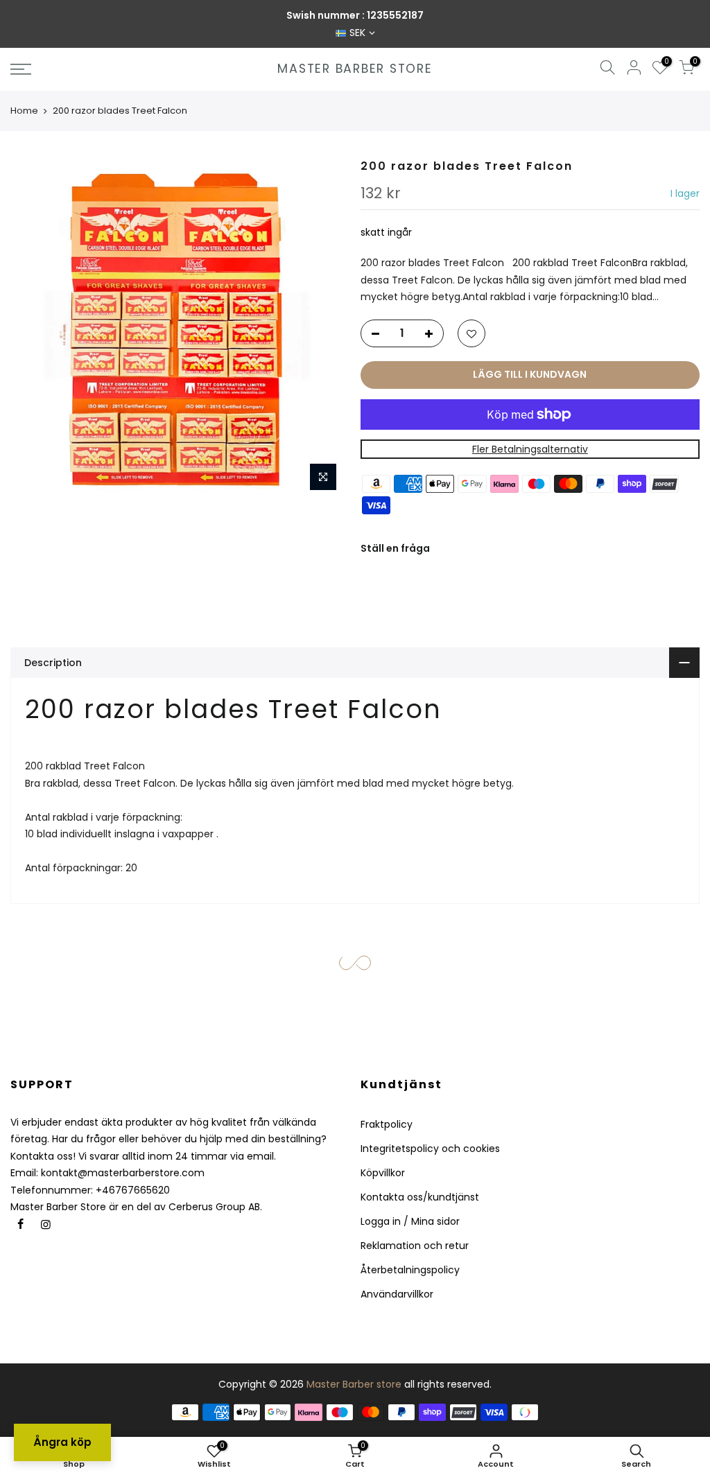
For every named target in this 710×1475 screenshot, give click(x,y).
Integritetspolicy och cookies (430, 1148)
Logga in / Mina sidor (410, 1221)
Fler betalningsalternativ (530, 449)
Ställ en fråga (395, 548)
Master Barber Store (354, 69)
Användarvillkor (397, 1294)
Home (24, 110)
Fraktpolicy (387, 1124)
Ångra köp (62, 1442)
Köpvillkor (383, 1173)
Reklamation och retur (415, 1246)
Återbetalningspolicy (410, 1270)
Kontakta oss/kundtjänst (420, 1197)
